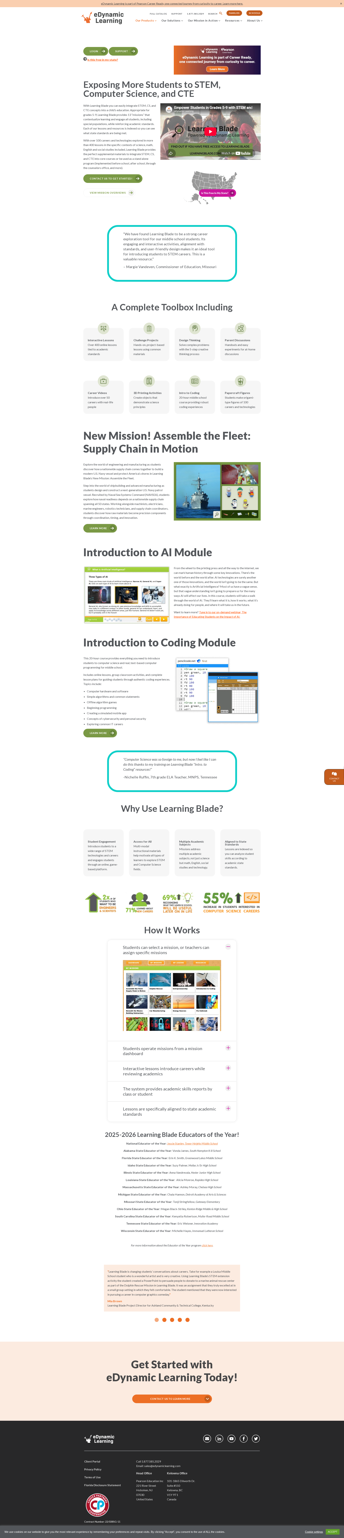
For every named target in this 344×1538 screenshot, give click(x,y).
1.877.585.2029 (195, 14)
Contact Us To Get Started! (111, 178)
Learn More (98, 528)
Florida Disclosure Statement (102, 1485)
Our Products (144, 20)
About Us (253, 20)
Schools (254, 13)
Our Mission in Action (203, 20)
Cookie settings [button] (314, 1531)
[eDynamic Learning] (107, 18)
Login (94, 51)
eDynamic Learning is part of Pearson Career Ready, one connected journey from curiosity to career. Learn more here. (172, 3)
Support (177, 14)
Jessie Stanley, (192, 1143)
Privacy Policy (92, 1469)
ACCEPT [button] (332, 1531)
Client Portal (92, 1461)
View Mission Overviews (108, 192)
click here (207, 1245)
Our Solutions (170, 20)
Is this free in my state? (102, 59)
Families (234, 13)
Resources (232, 20)
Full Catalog (158, 14)
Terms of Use (92, 1477)
